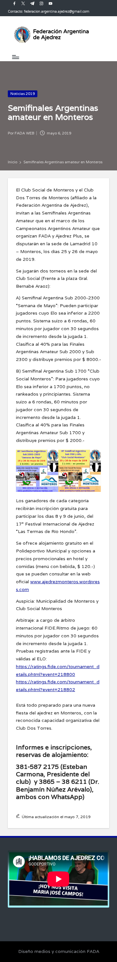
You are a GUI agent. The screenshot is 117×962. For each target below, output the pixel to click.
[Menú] (15, 57)
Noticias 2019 (22, 93)
